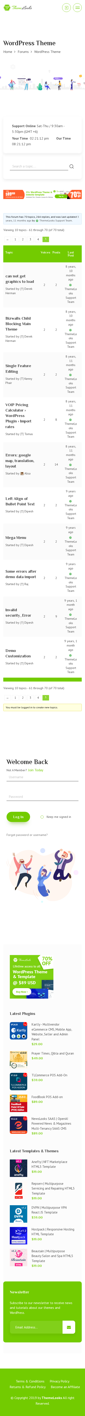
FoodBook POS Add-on (47, 1097)
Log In (18, 817)
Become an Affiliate (65, 1387)
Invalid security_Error (18, 613)
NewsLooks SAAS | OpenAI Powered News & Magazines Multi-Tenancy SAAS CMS (51, 1124)
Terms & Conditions (30, 1381)
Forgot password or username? (27, 835)
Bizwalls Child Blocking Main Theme (18, 323)
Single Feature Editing (18, 368)
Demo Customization (18, 653)
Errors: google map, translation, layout (19, 460)
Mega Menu (15, 537)
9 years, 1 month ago (70, 605)
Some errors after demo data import (20, 574)
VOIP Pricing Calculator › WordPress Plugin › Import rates (18, 416)
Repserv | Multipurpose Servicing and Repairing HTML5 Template (53, 1188)
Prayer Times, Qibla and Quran (53, 1053)
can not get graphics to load (19, 279)
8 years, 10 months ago (71, 273)
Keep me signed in (59, 817)
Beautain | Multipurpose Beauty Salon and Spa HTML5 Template (52, 1256)
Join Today (35, 770)
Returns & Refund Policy (28, 1387)
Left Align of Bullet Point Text (20, 501)
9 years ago (71, 493)
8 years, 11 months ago (71, 362)
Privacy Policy (59, 1381)
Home (7, 51)
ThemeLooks (52, 1398)
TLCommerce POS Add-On (49, 1075)
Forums (23, 51)
